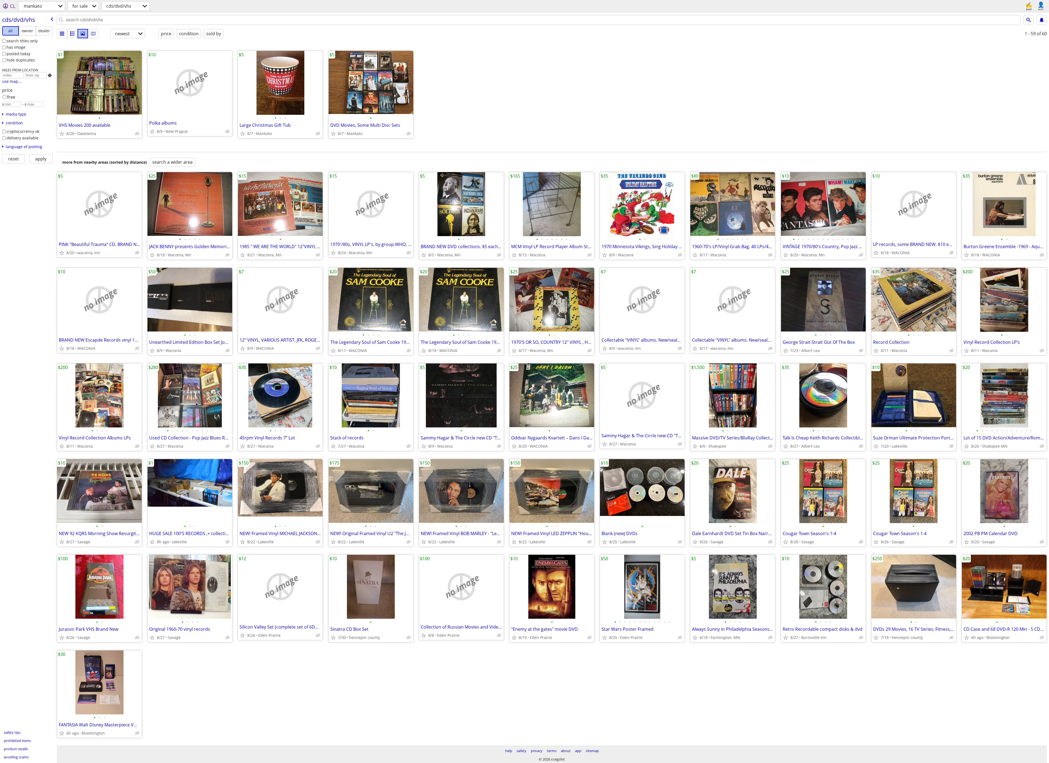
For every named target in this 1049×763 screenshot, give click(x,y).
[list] (62, 33)
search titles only (22, 40)
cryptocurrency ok (23, 131)
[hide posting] (137, 133)
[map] (93, 33)
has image (16, 47)
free (11, 97)
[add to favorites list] (61, 133)
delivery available (23, 137)
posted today (18, 53)
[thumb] (72, 33)
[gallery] (83, 33)
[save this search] (1041, 20)
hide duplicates (21, 60)
